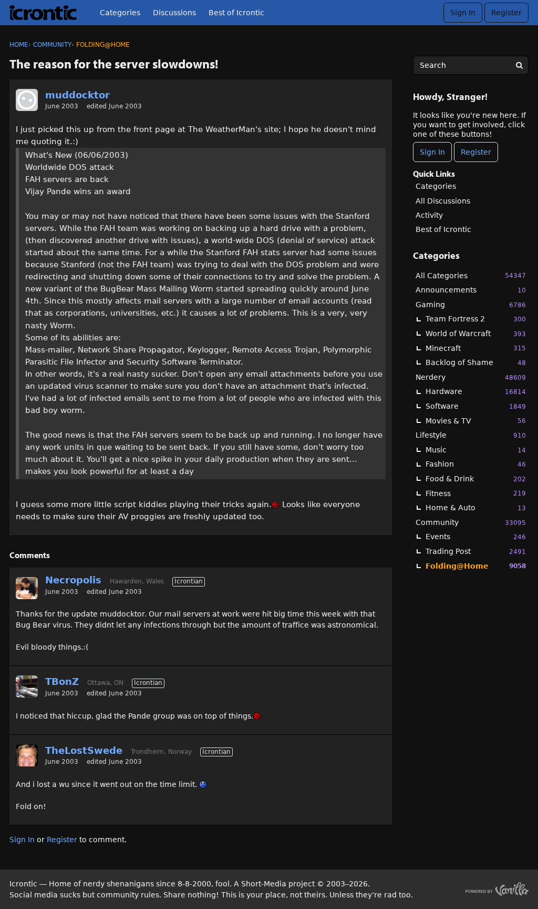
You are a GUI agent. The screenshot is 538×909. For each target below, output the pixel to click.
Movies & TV (476, 421)
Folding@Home (476, 566)
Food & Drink (476, 478)
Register (506, 12)
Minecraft (476, 348)
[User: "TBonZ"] (27, 686)
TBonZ (62, 681)
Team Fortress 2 (476, 319)
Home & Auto (476, 507)
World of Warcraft (476, 333)
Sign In (462, 12)
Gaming (471, 304)
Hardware (476, 391)
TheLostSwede (83, 750)
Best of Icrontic (236, 12)
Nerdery (471, 377)
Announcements (471, 290)
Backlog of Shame (476, 362)
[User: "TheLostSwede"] (27, 755)
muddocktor (77, 94)
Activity (429, 215)
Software (476, 406)
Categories (120, 12)
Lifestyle (471, 435)
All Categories (471, 275)
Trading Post (476, 551)
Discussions (174, 12)
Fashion (476, 464)
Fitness (476, 493)
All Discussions (443, 201)
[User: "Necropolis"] (27, 588)
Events (476, 536)
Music (476, 450)
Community (471, 522)
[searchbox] (471, 65)
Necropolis (73, 579)
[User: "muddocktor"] (27, 100)
